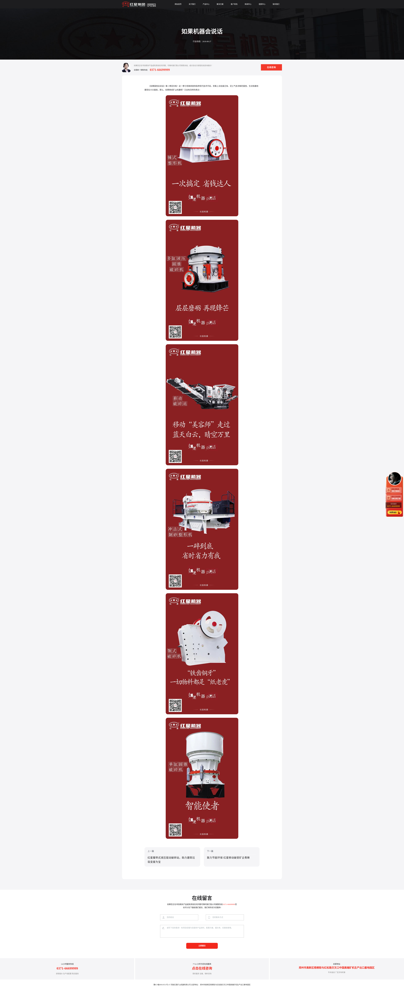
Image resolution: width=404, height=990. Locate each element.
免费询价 (393, 512)
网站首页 (178, 4)
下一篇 (228, 854)
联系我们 (276, 4)
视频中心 (262, 4)
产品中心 (206, 4)
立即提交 (202, 946)
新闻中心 (248, 4)
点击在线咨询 (202, 968)
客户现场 (234, 4)
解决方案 (220, 4)
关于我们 (192, 4)
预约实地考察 (396, 497)
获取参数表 (396, 490)
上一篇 (171, 856)
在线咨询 (271, 67)
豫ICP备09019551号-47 (161, 985)
